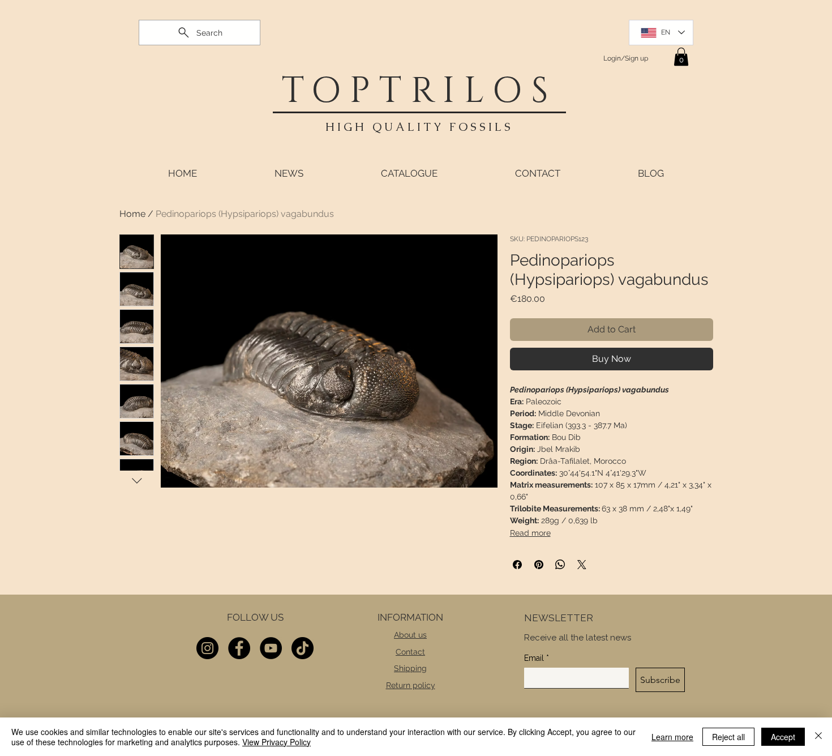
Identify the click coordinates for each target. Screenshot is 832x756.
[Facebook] (239, 648)
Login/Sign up (625, 58)
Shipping (410, 668)
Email (536, 658)
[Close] (818, 737)
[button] (681, 57)
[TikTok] (302, 648)
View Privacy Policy (276, 742)
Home (132, 213)
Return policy (410, 685)
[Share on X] (582, 564)
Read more (530, 532)
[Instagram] (207, 648)
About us (410, 634)
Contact (410, 651)
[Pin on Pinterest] (539, 564)
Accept (783, 736)
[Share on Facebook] (517, 564)
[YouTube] (271, 648)
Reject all (728, 736)
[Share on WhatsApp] (560, 564)
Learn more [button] (672, 736)
